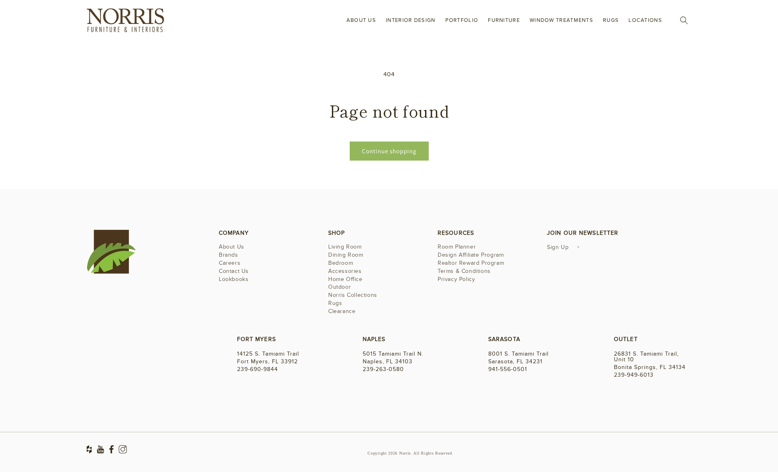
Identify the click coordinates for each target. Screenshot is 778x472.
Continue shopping (389, 151)
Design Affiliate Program (471, 254)
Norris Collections (352, 295)
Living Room (345, 247)
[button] (684, 20)
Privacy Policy (456, 279)
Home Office (345, 279)
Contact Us (234, 271)
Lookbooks (233, 279)
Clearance (341, 311)
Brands (228, 254)
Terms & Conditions (464, 271)
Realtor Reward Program (471, 263)
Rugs (335, 303)
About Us (231, 247)
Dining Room (345, 254)
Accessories (345, 271)
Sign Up (558, 247)
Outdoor (339, 286)
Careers (229, 263)
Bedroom (340, 263)
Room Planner (457, 247)
